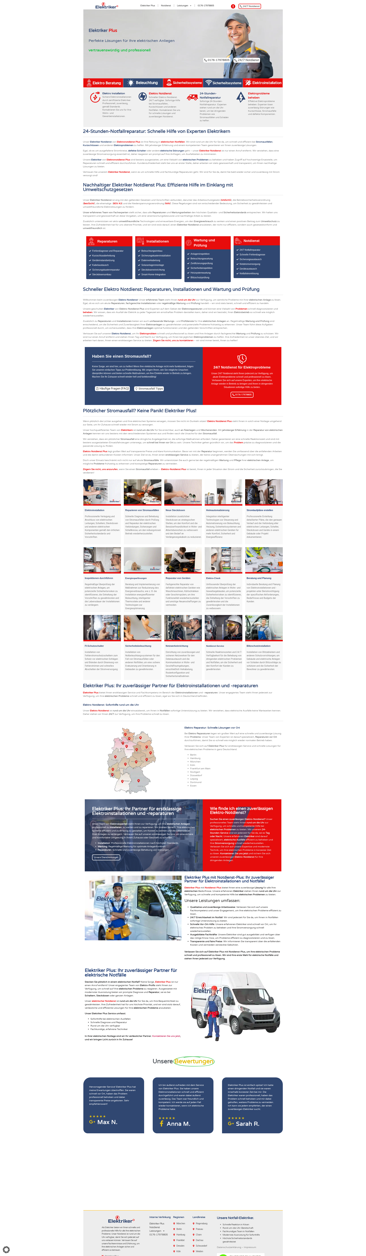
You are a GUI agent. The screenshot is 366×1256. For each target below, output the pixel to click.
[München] (174, 1223)
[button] (6, 1249)
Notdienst (166, 5)
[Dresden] (174, 1246)
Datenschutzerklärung (229, 1247)
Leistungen (182, 5)
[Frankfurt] (174, 1240)
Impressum (250, 1247)
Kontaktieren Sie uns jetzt (166, 1036)
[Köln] (174, 1251)
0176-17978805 (206, 5)
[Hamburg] (174, 1234)
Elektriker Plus (147, 5)
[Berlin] (174, 1229)
